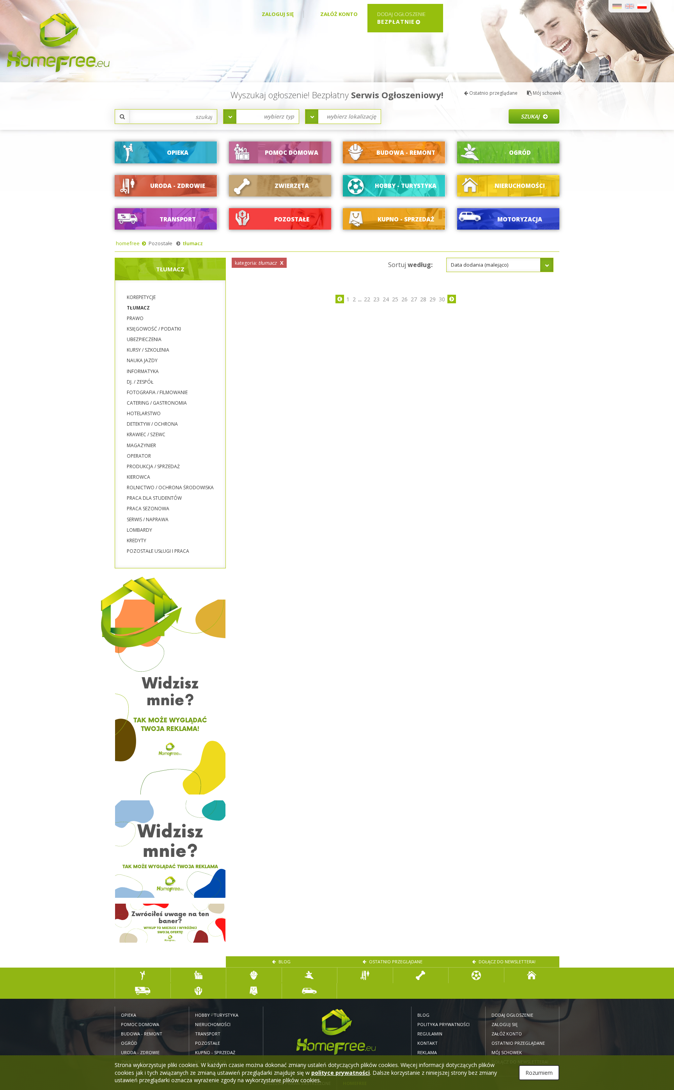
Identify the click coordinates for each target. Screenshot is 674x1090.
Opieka (128, 1015)
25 (395, 299)
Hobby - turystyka (216, 1015)
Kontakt (427, 1043)
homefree (128, 243)
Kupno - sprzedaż (215, 1052)
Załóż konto (339, 14)
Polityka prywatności (443, 1024)
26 (404, 299)
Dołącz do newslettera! (506, 961)
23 (376, 299)
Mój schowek (546, 93)
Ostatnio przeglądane (493, 93)
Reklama (427, 1052)
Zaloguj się (278, 14)
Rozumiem (539, 1072)
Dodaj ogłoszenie (512, 1015)
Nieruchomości (213, 1024)
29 (432, 299)
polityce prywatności (340, 1072)
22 (367, 299)
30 (442, 299)
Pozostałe (160, 243)
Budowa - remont (141, 1034)
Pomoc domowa (140, 1024)
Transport (207, 1034)
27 (414, 299)
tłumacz (193, 243)
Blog (284, 961)
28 (423, 299)
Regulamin (429, 1034)
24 (386, 299)
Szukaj (531, 116)
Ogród (129, 1043)
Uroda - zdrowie (140, 1052)
